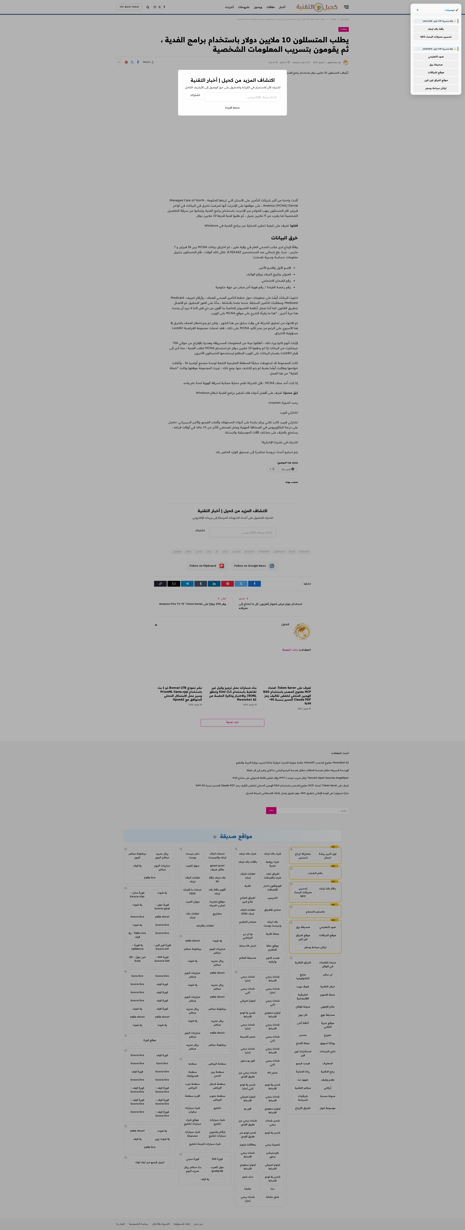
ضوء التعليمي (436, 56)
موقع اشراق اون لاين (436, 80)
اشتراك (195, 95)
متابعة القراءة (232, 107)
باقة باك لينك (436, 28)
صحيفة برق (436, 64)
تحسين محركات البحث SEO (436, 36)
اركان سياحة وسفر (435, 88)
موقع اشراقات (436, 72)
